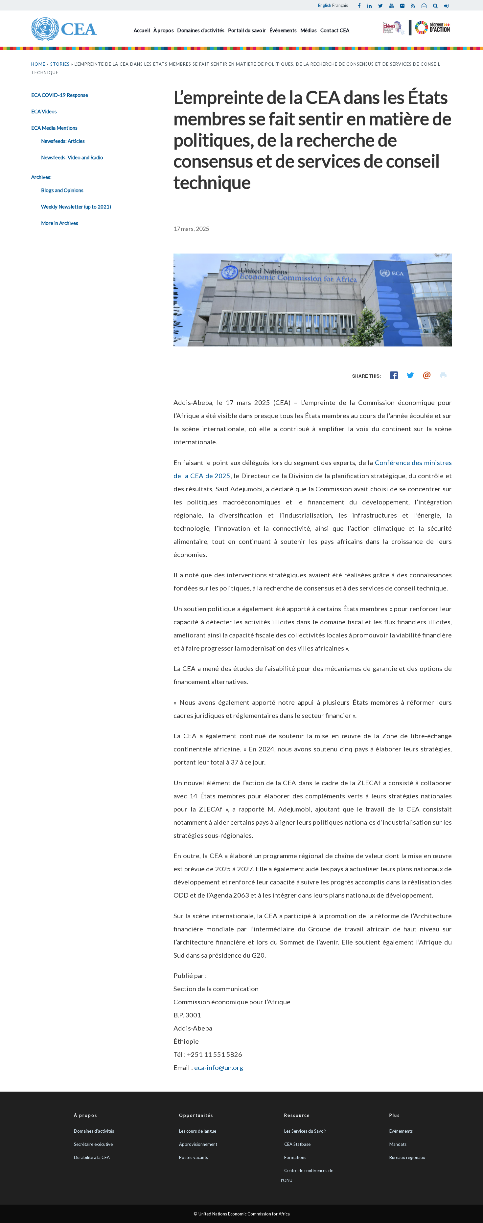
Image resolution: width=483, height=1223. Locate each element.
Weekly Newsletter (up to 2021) (76, 207)
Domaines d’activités (200, 30)
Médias (308, 30)
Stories (60, 64)
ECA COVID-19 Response (59, 95)
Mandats (397, 1144)
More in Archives (59, 223)
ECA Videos (44, 111)
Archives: (41, 177)
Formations (295, 1157)
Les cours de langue (197, 1131)
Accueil (142, 30)
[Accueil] (64, 28)
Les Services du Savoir (305, 1131)
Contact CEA (335, 30)
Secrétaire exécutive (93, 1144)
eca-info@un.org (218, 1067)
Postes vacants (193, 1157)
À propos (163, 30)
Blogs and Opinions (62, 190)
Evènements (401, 1131)
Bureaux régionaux (407, 1157)
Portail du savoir (247, 30)
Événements (283, 30)
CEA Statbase (297, 1144)
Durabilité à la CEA (92, 1157)
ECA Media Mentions (54, 128)
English (324, 5)
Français (340, 5)
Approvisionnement (198, 1144)
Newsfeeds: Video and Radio (72, 157)
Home (38, 64)
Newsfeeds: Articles (63, 141)
